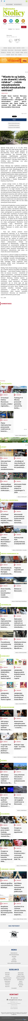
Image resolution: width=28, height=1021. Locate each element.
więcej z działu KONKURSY (21, 703)
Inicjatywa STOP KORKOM (14, 127)
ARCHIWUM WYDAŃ (5, 24)
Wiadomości (14, 953)
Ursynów (17, 52)
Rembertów (24, 50)
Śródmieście (3, 52)
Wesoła (25, 52)
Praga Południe (18, 50)
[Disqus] (14, 324)
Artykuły (10, 29)
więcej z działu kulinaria (22, 865)
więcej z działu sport (22, 496)
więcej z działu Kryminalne (21, 652)
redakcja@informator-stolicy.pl (15, 999)
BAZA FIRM (23, 23)
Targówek (9, 52)
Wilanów (8, 54)
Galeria (14, 956)
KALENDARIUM (11, 23)
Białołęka (10, 48)
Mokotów (18, 48)
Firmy (14, 29)
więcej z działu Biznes (22, 810)
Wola (16, 54)
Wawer (21, 52)
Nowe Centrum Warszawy (14, 123)
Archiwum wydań (14, 954)
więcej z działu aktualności (21, 435)
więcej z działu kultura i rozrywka (19, 550)
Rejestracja (18, 4)
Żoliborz (20, 54)
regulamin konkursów (14, 963)
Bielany (14, 48)
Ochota (22, 48)
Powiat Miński (4, 50)
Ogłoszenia (17, 29)
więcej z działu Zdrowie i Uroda (20, 919)
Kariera (14, 960)
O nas (14, 958)
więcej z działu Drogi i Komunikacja (19, 601)
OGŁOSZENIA (17, 23)
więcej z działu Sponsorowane (20, 757)
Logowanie (10, 4)
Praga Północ (11, 50)
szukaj (23, 27)
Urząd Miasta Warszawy (14, 125)
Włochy (12, 54)
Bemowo (5, 48)
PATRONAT (14, 961)
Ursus (13, 52)
